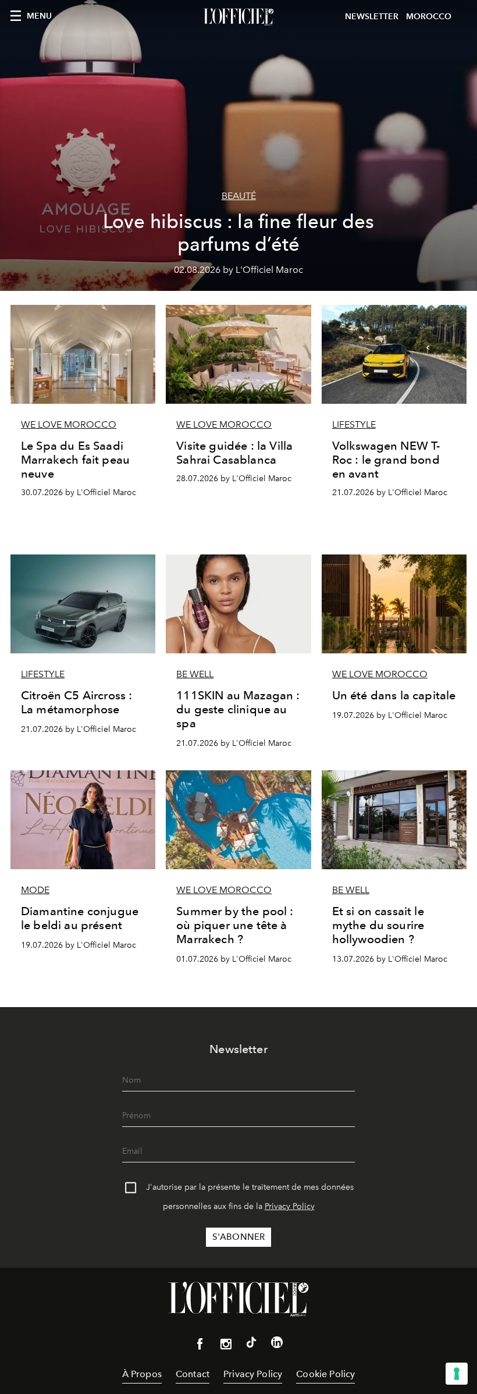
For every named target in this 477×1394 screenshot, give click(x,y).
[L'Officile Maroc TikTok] (251, 1344)
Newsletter (371, 17)
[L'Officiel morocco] (238, 17)
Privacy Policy (290, 1206)
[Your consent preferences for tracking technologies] (457, 1374)
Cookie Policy (325, 1373)
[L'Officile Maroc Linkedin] (277, 1344)
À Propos (142, 1373)
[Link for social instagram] (226, 1346)
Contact (192, 1373)
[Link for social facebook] (200, 1346)
